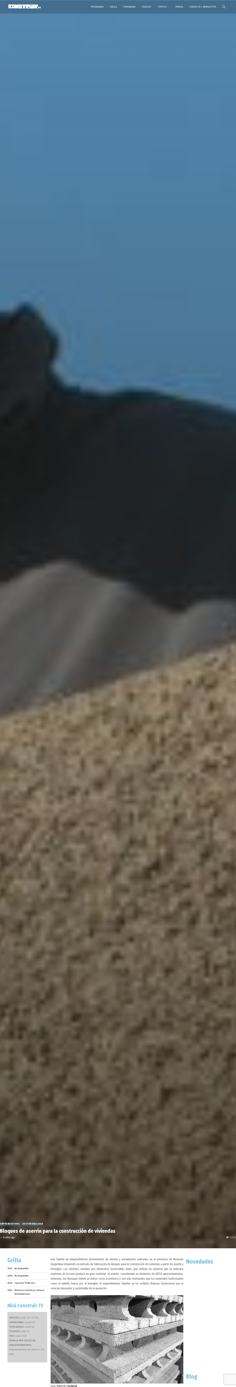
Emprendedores (10, 1223)
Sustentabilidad (32, 1223)
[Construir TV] (24, 6)
